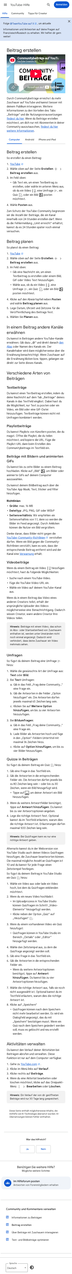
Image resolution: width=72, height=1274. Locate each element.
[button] (5, 5)
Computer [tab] (14, 139)
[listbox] (17, 1267)
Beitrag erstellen (21, 1225)
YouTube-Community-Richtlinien (26, 537)
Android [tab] (29, 139)
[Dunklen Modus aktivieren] (32, 1267)
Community (17, 13)
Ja (27, 1149)
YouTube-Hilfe (20, 5)
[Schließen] (69, 22)
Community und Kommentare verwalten (31, 1209)
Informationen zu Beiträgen (27, 1217)
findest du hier (15, 118)
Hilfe (4, 13)
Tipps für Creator (37, 13)
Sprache (13, 1263)
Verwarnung (27, 554)
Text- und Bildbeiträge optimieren (30, 1239)
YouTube (15, 164)
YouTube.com (29, 1064)
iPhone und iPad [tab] (47, 139)
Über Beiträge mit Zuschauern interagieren (35, 1232)
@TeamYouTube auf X (22, 23)
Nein (43, 1149)
